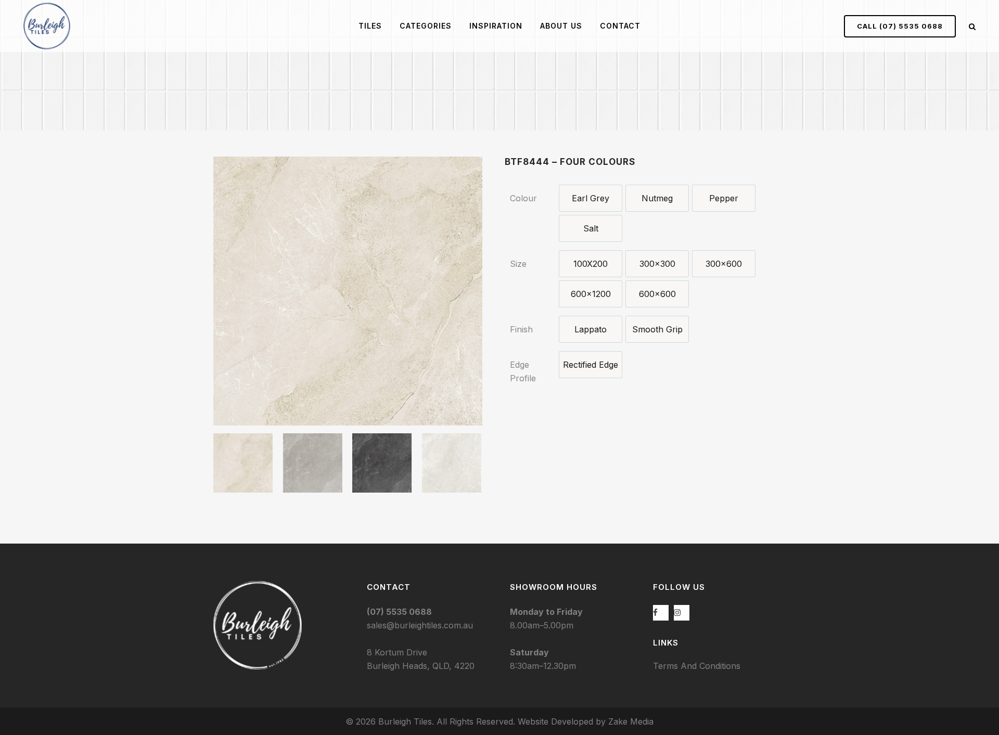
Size (518, 264)
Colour (523, 198)
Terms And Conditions (696, 666)
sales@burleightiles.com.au (420, 625)
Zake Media (631, 721)
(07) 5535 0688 (399, 612)
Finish (521, 329)
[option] (590, 198)
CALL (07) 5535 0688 (900, 26)
